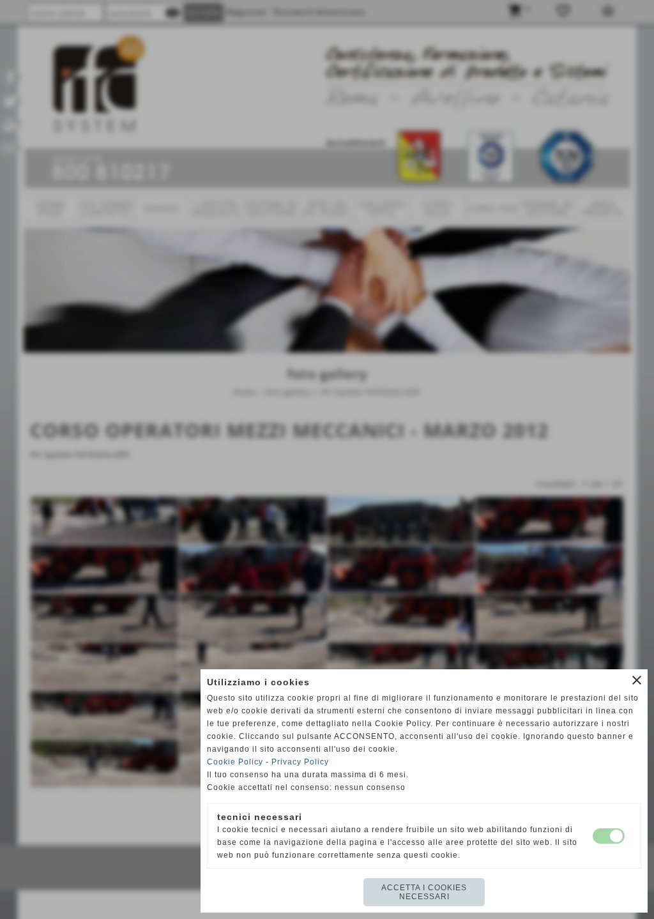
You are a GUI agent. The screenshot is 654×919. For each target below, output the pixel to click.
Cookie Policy (235, 761)
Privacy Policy (300, 761)
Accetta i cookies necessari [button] (424, 892)
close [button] (636, 680)
